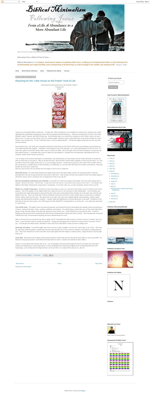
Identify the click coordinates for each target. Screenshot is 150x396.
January (113, 198)
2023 (111, 161)
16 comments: (37, 255)
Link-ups (66, 71)
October (113, 178)
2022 (111, 163)
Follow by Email (114, 78)
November (114, 176)
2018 (111, 202)
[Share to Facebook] (50, 255)
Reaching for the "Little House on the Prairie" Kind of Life (45, 80)
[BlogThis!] (46, 255)
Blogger (83, 391)
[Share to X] (48, 255)
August (113, 181)
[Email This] (44, 255)
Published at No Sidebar (54, 71)
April (112, 193)
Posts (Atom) (27, 266)
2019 (111, 171)
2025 (111, 158)
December (114, 173)
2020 (111, 169)
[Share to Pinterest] (52, 255)
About (42, 71)
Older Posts (98, 263)
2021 (111, 166)
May (112, 186)
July (112, 184)
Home (17, 71)
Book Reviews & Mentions (29, 71)
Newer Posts (19, 263)
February (114, 196)
